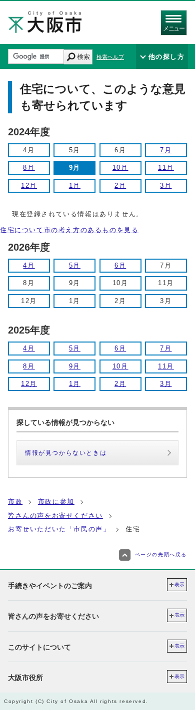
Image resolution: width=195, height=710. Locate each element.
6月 (120, 265)
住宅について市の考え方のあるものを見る (69, 230)
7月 (166, 150)
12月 (29, 185)
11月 (166, 167)
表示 (179, 584)
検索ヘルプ (110, 57)
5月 (74, 265)
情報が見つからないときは (65, 453)
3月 (166, 185)
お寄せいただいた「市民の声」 (59, 529)
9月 (74, 366)
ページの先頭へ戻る (161, 554)
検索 (83, 56)
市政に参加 (56, 501)
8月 (28, 167)
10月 (120, 167)
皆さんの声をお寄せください (55, 515)
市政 (15, 501)
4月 (28, 265)
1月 (74, 185)
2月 (120, 185)
